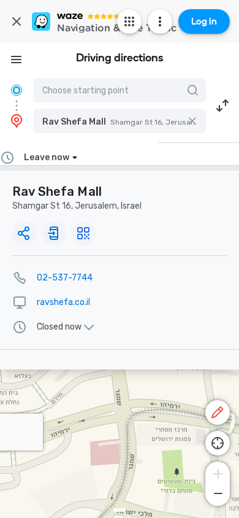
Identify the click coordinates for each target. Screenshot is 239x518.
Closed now (59, 327)
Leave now (46, 157)
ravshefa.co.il (63, 302)
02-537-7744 (65, 278)
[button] (119, 121)
